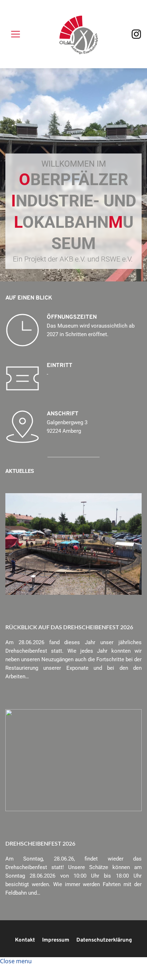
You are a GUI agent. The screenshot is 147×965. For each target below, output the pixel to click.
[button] (15, 33)
